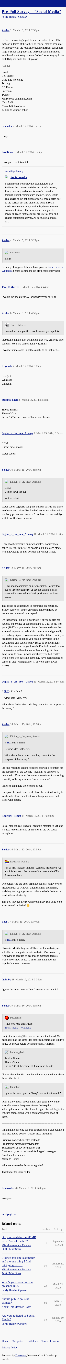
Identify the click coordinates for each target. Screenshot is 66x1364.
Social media (18, 177)
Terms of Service (50, 1341)
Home (5, 1341)
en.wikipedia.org (14, 171)
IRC (6, 691)
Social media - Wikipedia (18, 1027)
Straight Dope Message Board (18, 3)
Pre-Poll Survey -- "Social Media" (31, 11)
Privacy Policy (9, 1347)
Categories (17, 1341)
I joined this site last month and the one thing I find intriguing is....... (18, 1261)
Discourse (20, 1355)
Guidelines (32, 1341)
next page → (9, 1214)
